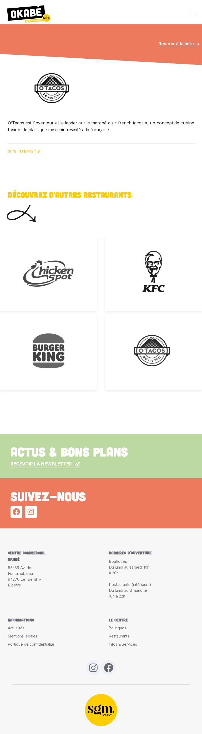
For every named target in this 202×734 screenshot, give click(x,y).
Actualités (16, 628)
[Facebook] (16, 512)
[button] (191, 14)
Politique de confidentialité (31, 644)
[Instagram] (31, 512)
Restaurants (119, 636)
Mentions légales (22, 636)
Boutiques (117, 628)
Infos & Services (123, 644)
